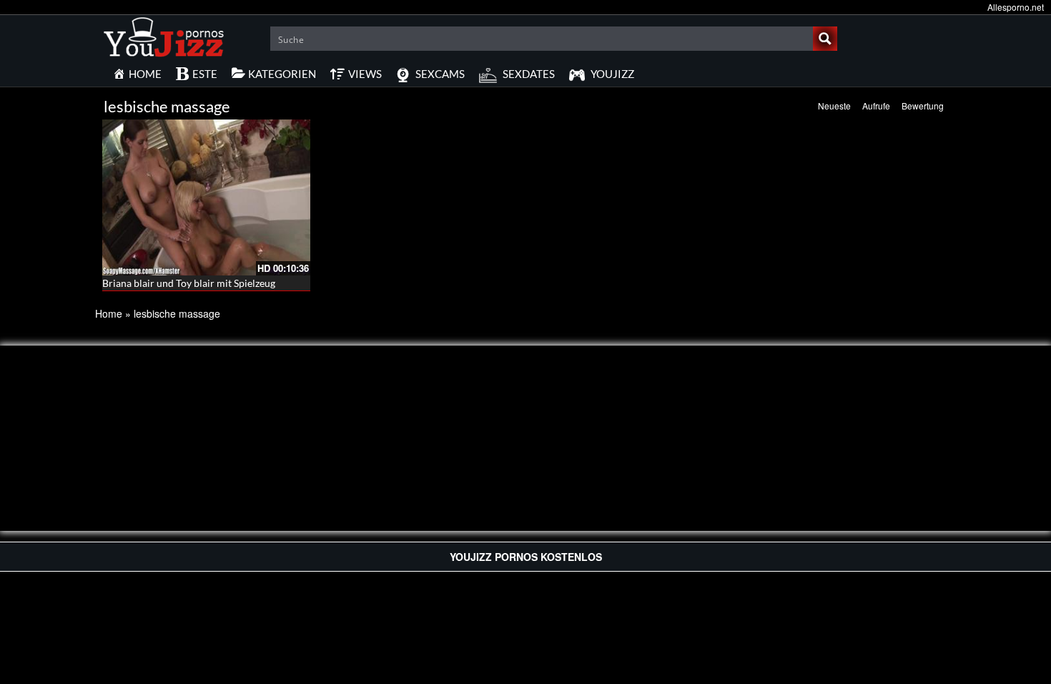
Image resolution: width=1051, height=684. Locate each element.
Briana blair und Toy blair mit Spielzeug (188, 283)
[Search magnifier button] (825, 38)
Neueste (834, 105)
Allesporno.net (1015, 7)
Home (108, 313)
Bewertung (923, 105)
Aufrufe (876, 105)
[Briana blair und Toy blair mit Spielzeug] (206, 197)
